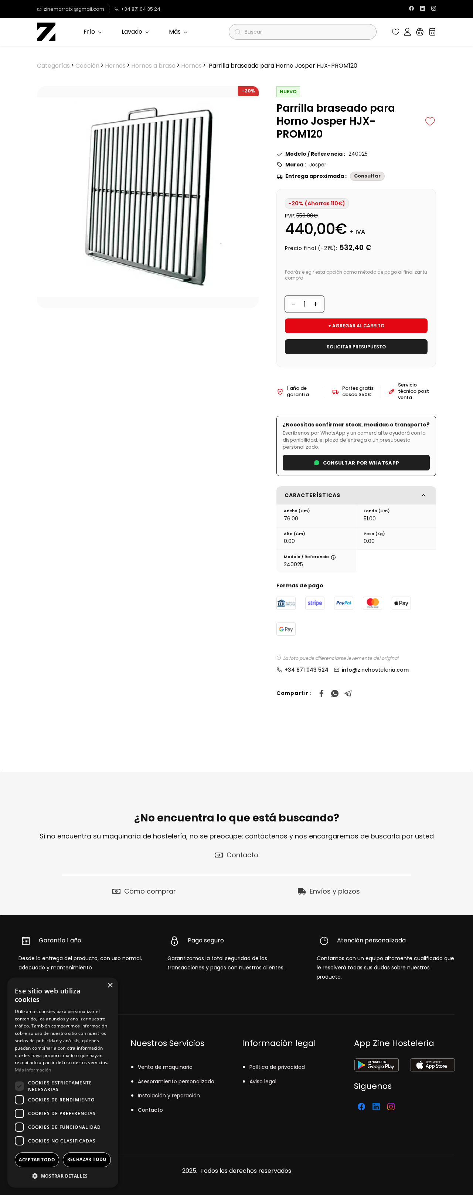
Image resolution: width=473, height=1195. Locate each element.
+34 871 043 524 (307, 670)
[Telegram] (348, 693)
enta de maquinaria (167, 1067)
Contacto (150, 1110)
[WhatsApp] (334, 693)
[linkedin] (422, 9)
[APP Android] (376, 1063)
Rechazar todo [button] (87, 1159)
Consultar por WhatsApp (361, 462)
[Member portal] (407, 31)
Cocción (87, 65)
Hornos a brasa (153, 65)
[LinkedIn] (376, 1106)
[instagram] (433, 9)
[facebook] (411, 9)
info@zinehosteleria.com (375, 670)
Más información (33, 1070)
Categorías (53, 65)
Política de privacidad (277, 1067)
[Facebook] (321, 693)
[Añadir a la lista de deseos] (430, 121)
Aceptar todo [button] (37, 1160)
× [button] (110, 985)
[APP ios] (432, 1063)
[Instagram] (391, 1106)
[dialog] (62, 1083)
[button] (395, 31)
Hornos (115, 65)
